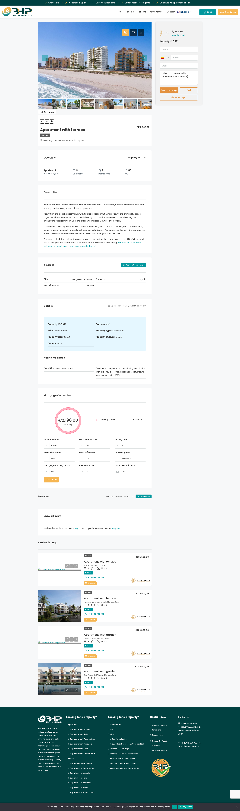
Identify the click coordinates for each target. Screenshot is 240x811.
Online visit (53, 2)
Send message (169, 90)
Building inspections (105, 2)
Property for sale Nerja (119, 749)
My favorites (156, 11)
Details (88, 572)
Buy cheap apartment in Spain (123, 763)
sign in (78, 528)
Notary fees (121, 439)
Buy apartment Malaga (80, 729)
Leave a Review (143, 496)
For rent (142, 11)
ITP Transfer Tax (88, 439)
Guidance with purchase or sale (175, 2)
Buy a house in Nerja (78, 778)
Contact (171, 11)
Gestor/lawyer (87, 452)
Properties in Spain (77, 2)
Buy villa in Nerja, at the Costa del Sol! (128, 744)
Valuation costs (52, 452)
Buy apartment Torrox (79, 749)
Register (116, 528)
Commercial (115, 724)
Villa (112, 734)
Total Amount (51, 439)
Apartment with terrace (100, 562)
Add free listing (228, 12)
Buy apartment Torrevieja (81, 744)
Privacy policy (186, 807)
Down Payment (123, 452)
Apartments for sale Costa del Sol (124, 768)
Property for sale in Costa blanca (124, 753)
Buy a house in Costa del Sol (82, 768)
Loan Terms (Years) (126, 465)
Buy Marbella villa (119, 739)
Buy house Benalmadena (81, 763)
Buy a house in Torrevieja (80, 783)
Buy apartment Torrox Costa (82, 753)
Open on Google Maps (134, 265)
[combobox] (124, 496)
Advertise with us (159, 750)
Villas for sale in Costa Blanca (122, 758)
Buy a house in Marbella (80, 773)
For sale (130, 11)
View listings (178, 35)
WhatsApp (180, 97)
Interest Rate (86, 465)
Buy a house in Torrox (79, 787)
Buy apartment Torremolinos (82, 739)
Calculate (51, 479)
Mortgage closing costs (57, 465)
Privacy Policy (157, 735)
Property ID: (166, 41)
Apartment (73, 724)
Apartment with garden (100, 635)
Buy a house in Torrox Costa (82, 792)
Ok (174, 807)
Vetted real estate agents (137, 2)
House (71, 758)
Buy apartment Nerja (79, 734)
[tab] (125, 32)
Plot (111, 729)
